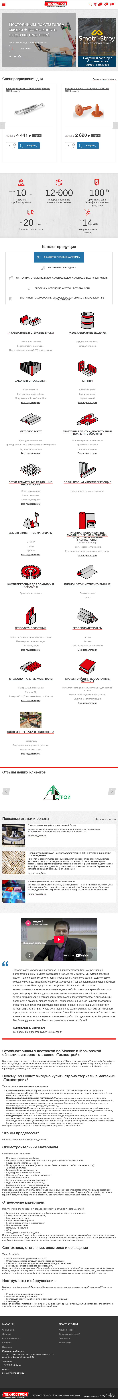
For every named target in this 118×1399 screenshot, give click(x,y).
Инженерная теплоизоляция (30, 641)
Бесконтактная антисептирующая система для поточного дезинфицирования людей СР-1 (86, 91)
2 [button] (15, 56)
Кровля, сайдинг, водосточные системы (87, 680)
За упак (37, 135)
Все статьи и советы (105, 819)
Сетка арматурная (30, 491)
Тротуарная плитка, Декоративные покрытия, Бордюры (87, 433)
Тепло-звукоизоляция (30, 628)
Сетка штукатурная (30, 499)
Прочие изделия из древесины (87, 645)
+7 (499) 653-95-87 (11, 1365)
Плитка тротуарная (87, 449)
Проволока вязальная (31, 593)
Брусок (87, 637)
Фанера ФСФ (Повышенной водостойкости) (31, 696)
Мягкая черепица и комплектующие (87, 694)
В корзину (32, 145)
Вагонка (87, 641)
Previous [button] (6, 791)
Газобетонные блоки (30, 341)
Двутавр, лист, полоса (31, 449)
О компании (8, 1330)
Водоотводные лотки (30, 749)
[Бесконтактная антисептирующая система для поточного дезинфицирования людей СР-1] (88, 112)
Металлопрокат (31, 432)
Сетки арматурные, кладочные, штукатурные (31, 483)
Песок (31, 546)
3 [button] (19, 56)
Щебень (31, 550)
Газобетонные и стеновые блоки (31, 333)
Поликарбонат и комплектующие (87, 482)
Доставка (6, 1334)
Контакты (7, 1342)
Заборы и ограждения (30, 381)
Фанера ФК (30, 692)
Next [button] (112, 791)
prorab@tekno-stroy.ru (13, 1373)
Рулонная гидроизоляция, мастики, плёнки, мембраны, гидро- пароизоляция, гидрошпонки (87, 536)
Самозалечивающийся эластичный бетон (52, 826)
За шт (103, 138)
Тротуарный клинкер (87, 444)
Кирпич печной (87, 398)
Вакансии (7, 1347)
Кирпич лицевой (87, 389)
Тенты (87, 597)
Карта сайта (65, 1342)
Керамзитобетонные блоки (30, 346)
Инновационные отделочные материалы (51, 881)
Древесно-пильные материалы (31, 679)
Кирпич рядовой (87, 394)
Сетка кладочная (30, 495)
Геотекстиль (31, 741)
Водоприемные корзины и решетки (30, 745)
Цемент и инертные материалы (30, 533)
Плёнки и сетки (87, 593)
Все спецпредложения (104, 79)
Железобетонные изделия (87, 333)
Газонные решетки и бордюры (87, 440)
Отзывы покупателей (69, 1334)
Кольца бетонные (87, 346)
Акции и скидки (66, 1330)
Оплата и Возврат (11, 1338)
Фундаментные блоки (87, 341)
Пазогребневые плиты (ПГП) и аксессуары (30, 350)
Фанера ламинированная (31, 687)
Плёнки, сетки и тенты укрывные (87, 585)
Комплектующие (30, 645)
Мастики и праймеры (87, 542)
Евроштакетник (30, 389)
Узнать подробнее (37, 835)
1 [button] (10, 56)
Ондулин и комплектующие (87, 699)
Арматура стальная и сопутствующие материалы (31, 444)
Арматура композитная (30, 440)
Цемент (31, 542)
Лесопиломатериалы (87, 628)
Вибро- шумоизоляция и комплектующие (30, 637)
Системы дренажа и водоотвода (30, 732)
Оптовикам (64, 1338)
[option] (39, 40)
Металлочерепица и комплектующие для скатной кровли (87, 688)
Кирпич (87, 381)
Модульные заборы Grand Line (30, 398)
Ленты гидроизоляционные (87, 547)
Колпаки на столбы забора (30, 394)
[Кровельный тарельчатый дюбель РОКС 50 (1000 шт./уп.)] (29, 110)
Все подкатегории (30, 403)
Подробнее (25, 44)
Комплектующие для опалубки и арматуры (30, 586)
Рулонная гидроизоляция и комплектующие (87, 551)
